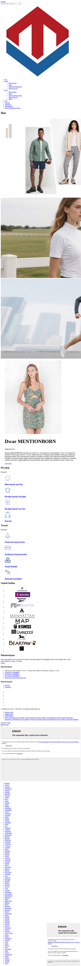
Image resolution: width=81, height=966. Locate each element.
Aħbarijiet (8, 104)
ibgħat (3, 663)
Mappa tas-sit (9, 714)
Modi (10, 99)
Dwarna (7, 103)
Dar (6, 79)
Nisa (6, 90)
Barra (10, 85)
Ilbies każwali (13, 88)
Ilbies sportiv (13, 83)
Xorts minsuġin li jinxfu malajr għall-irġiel (60, 718)
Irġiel (6, 81)
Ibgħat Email (5, 724)
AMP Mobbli (9, 716)
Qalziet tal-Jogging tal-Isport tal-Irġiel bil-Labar (44, 719)
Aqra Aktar (8, 463)
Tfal (6, 101)
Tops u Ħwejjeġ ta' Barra (12, 108)
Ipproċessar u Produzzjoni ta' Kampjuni (17, 719)
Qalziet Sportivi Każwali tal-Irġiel (35, 718)
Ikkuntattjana (9, 106)
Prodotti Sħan (9, 712)
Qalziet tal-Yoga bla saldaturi (69, 719)
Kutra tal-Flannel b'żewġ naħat (14, 718)
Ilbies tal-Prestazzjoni (15, 87)
